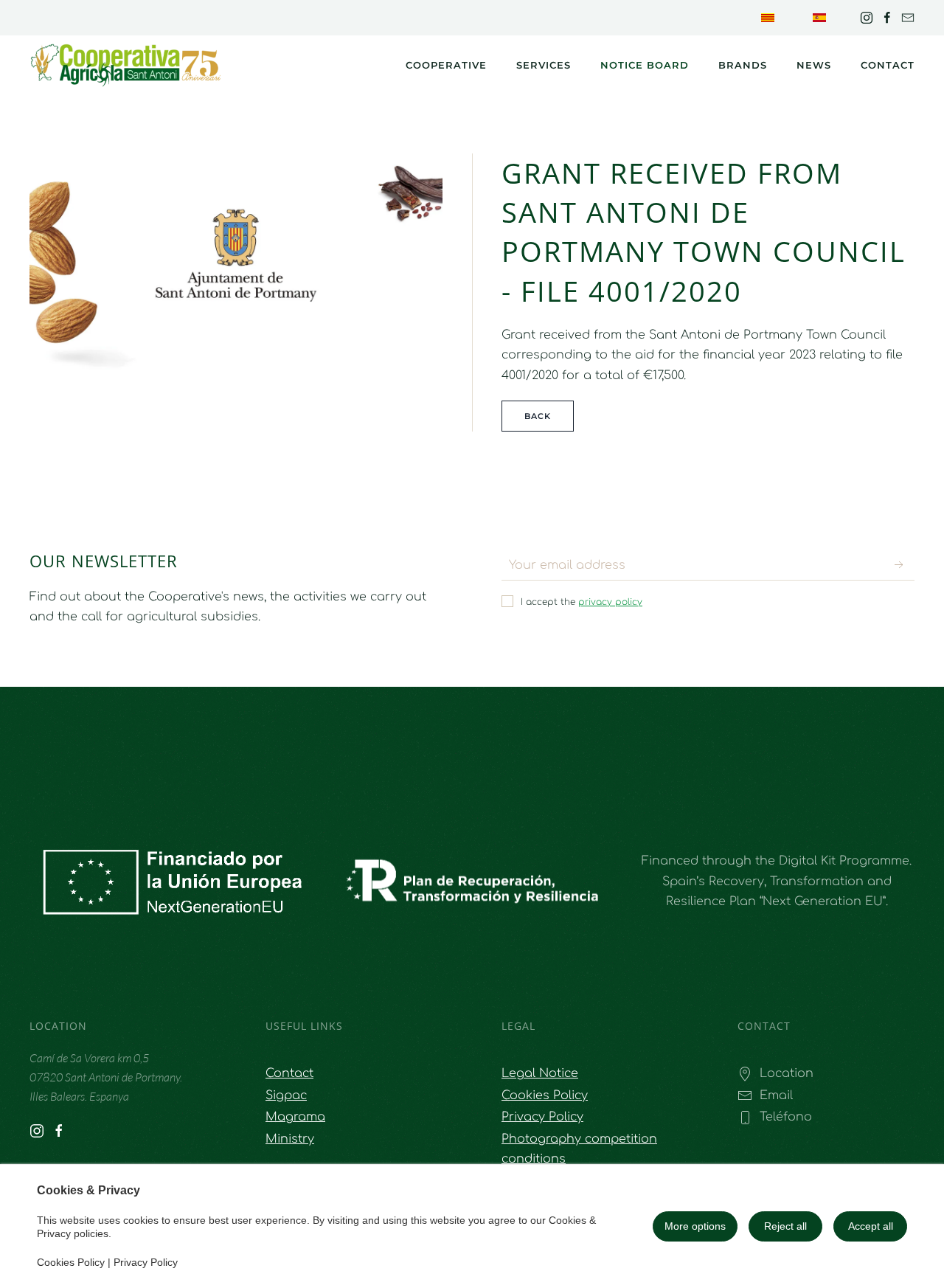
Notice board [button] (644, 65)
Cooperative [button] (446, 65)
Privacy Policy (146, 1262)
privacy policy (610, 602)
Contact (887, 65)
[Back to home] (125, 64)
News (813, 65)
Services (543, 65)
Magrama (295, 1116)
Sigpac (286, 1095)
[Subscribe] (899, 565)
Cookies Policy (71, 1262)
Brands (742, 65)
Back (537, 416)
